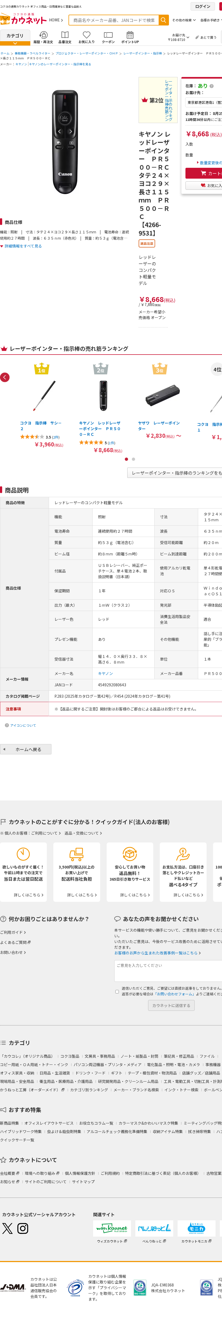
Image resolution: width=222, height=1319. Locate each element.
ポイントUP (130, 41)
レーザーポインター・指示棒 (142, 53)
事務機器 (213, 1064)
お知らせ (7, 1181)
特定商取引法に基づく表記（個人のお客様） (163, 1173)
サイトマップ (83, 1181)
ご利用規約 (110, 1173)
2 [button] (133, 459)
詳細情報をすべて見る (23, 246)
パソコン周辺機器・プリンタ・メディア (108, 1064)
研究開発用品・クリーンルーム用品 (128, 1081)
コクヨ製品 (69, 1056)
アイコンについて (23, 725)
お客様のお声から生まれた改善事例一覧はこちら (156, 953)
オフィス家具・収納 (17, 1073)
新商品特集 (9, 1123)
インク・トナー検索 (181, 1089)
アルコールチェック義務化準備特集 (117, 1131)
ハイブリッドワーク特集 (21, 1131)
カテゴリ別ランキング (89, 1089)
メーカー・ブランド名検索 (136, 1089)
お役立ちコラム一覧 (96, 1123)
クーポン (108, 41)
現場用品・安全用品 (17, 1081)
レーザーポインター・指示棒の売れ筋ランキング (168, 100)
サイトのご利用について (46, 1181)
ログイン (202, 6)
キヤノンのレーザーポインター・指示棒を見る (60, 64)
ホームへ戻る (28, 749)
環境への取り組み (40, 1173)
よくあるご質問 (13, 942)
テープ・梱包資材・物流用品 (152, 1073)
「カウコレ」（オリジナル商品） (27, 1056)
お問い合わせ (11, 952)
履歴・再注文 (43, 41)
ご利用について (44, 833)
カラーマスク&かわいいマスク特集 (148, 1123)
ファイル (207, 1056)
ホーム (5, 53)
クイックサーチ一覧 (17, 1140)
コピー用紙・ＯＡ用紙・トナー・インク (34, 1064)
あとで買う (208, 37)
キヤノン (21, 64)
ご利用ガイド (11, 932)
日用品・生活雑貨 (55, 1073)
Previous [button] (5, 377)
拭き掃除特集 (199, 1131)
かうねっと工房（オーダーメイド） (30, 1089)
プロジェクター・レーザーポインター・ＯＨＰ (87, 53)
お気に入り (87, 41)
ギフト (116, 1073)
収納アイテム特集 (168, 1131)
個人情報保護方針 (80, 1173)
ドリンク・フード (90, 1073)
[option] (41, 404)
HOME (54, 19)
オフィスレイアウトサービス (49, 1123)
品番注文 (64, 41)
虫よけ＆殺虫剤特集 (64, 1131)
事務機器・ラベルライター (32, 53)
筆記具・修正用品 (179, 1056)
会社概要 (7, 1173)
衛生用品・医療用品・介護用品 (66, 1081)
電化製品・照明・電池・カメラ (173, 1064)
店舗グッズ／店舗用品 (201, 1073)
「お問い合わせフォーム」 (175, 993)
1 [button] (126, 459)
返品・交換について (82, 833)
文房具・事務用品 (100, 1056)
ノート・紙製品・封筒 (139, 1056)
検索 (163, 20)
